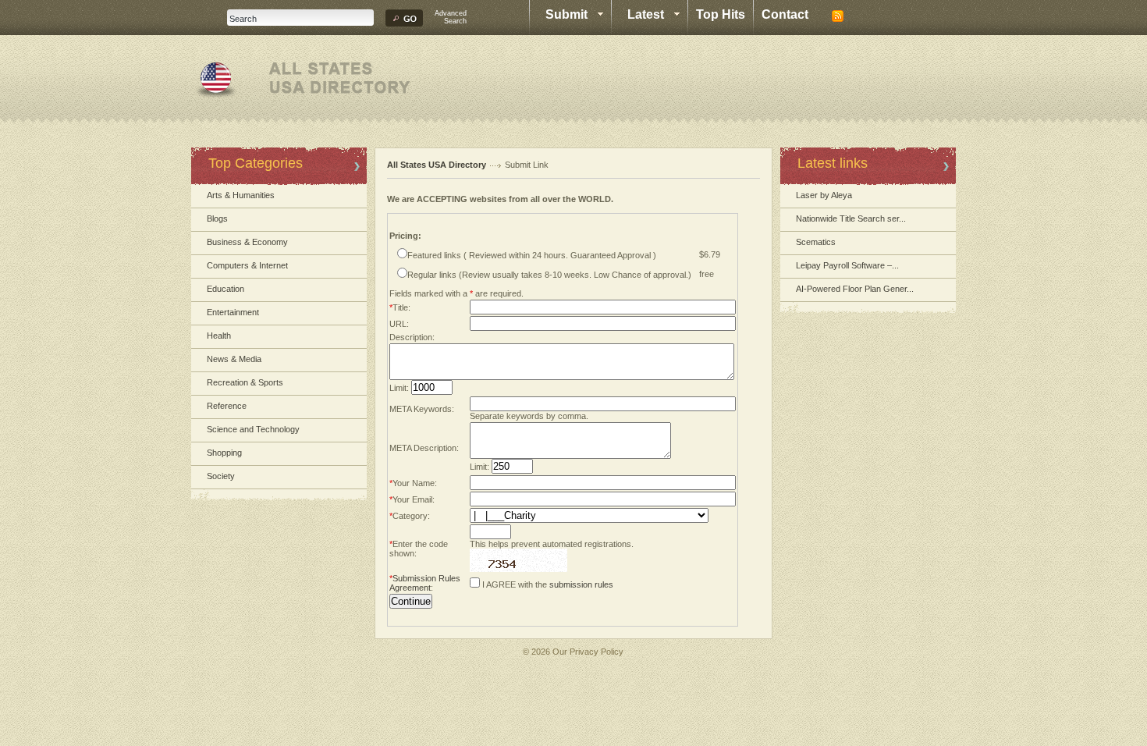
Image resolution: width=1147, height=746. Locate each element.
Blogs (217, 218)
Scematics (816, 242)
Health (219, 335)
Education (225, 288)
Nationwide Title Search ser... (851, 218)
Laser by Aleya (824, 195)
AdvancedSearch (451, 17)
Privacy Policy (596, 651)
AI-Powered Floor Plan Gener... (855, 288)
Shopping (224, 452)
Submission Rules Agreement (424, 583)
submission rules (581, 584)
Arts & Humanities (241, 195)
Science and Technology (253, 429)
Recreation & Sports (245, 382)
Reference (227, 405)
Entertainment (233, 312)
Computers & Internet (247, 265)
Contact (785, 14)
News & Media (234, 359)
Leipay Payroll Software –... (847, 265)
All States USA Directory (436, 164)
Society (221, 476)
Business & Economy (247, 242)
